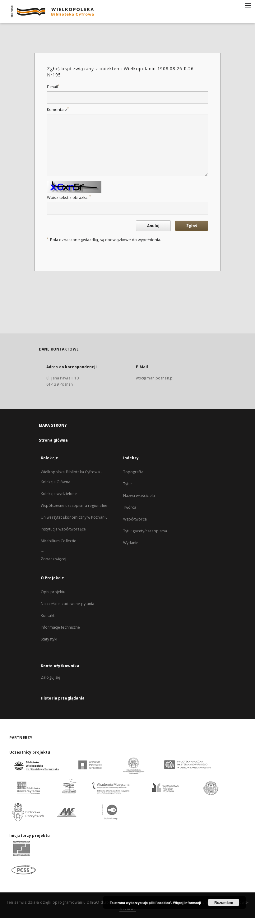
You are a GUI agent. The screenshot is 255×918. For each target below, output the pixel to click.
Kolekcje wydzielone (59, 493)
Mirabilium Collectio (58, 541)
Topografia (133, 472)
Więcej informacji (187, 902)
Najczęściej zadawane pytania (67, 603)
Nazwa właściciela (139, 495)
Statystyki (49, 639)
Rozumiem (223, 902)
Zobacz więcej (54, 559)
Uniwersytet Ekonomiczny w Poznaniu (74, 517)
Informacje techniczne (60, 627)
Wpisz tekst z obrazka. (69, 197)
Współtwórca (135, 519)
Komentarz (58, 109)
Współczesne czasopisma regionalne (74, 505)
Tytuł (127, 483)
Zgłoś (191, 225)
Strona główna (53, 440)
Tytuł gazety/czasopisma (145, 531)
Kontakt (47, 615)
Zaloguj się (51, 677)
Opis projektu (53, 591)
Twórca (130, 507)
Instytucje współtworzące (63, 529)
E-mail (53, 87)
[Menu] (247, 5)
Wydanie (131, 542)
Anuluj (153, 225)
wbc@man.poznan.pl (155, 378)
